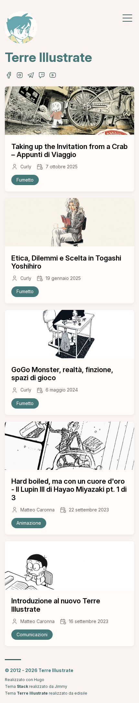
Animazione (28, 523)
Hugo (39, 679)
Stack (22, 686)
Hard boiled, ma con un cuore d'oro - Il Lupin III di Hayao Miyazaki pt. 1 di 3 (69, 489)
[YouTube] (53, 77)
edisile (80, 693)
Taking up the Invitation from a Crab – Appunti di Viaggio (69, 150)
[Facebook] (9, 77)
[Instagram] (20, 77)
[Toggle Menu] (127, 17)
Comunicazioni (32, 634)
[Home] (21, 27)
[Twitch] (42, 77)
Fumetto (25, 180)
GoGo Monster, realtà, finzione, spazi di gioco (62, 373)
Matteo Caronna (37, 509)
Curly (25, 166)
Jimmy (61, 686)
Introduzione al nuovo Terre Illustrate (55, 605)
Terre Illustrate (48, 57)
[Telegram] (31, 77)
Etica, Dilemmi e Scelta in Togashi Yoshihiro (66, 262)
